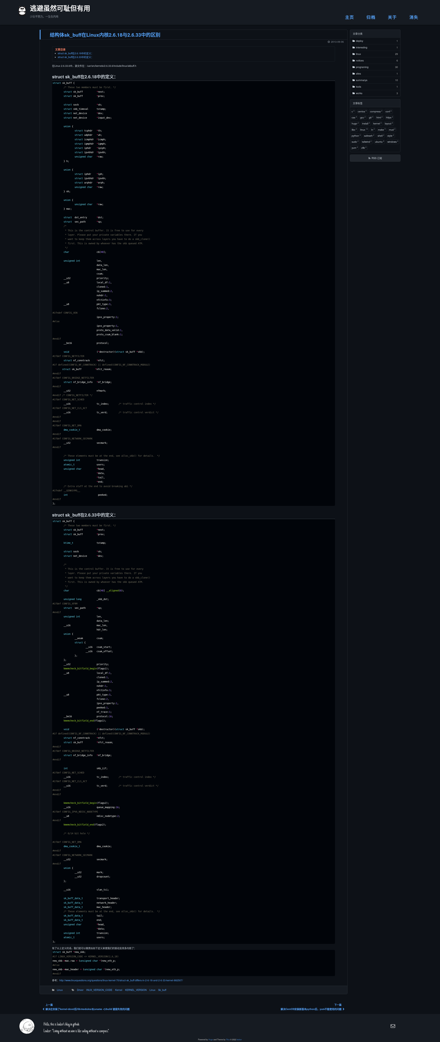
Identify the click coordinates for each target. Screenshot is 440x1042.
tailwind (367, 141)
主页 (349, 17)
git (371, 117)
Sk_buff (162, 990)
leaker (239, 1039)
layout (389, 123)
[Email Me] (393, 1026)
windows (392, 141)
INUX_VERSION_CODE (99, 990)
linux (364, 129)
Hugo (210, 1039)
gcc (363, 117)
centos (362, 111)
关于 (392, 17)
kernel (377, 123)
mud (392, 129)
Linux (60, 990)
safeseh (369, 135)
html (379, 117)
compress (376, 111)
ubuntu (379, 141)
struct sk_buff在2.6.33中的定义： (76, 57)
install (366, 123)
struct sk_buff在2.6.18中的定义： (76, 53)
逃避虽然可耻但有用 (56, 9)
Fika (228, 1039)
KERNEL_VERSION (136, 990)
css (354, 117)
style (390, 135)
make (382, 129)
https (389, 117)
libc (354, 129)
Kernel (118, 990)
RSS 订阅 (377, 158)
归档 (371, 17)
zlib (363, 147)
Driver (80, 990)
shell (381, 135)
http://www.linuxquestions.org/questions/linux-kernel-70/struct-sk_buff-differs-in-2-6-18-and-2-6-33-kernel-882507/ (121, 980)
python (356, 135)
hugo (355, 123)
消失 (414, 17)
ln (373, 129)
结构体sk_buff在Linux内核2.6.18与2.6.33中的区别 (105, 34)
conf (389, 111)
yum (355, 147)
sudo (355, 141)
